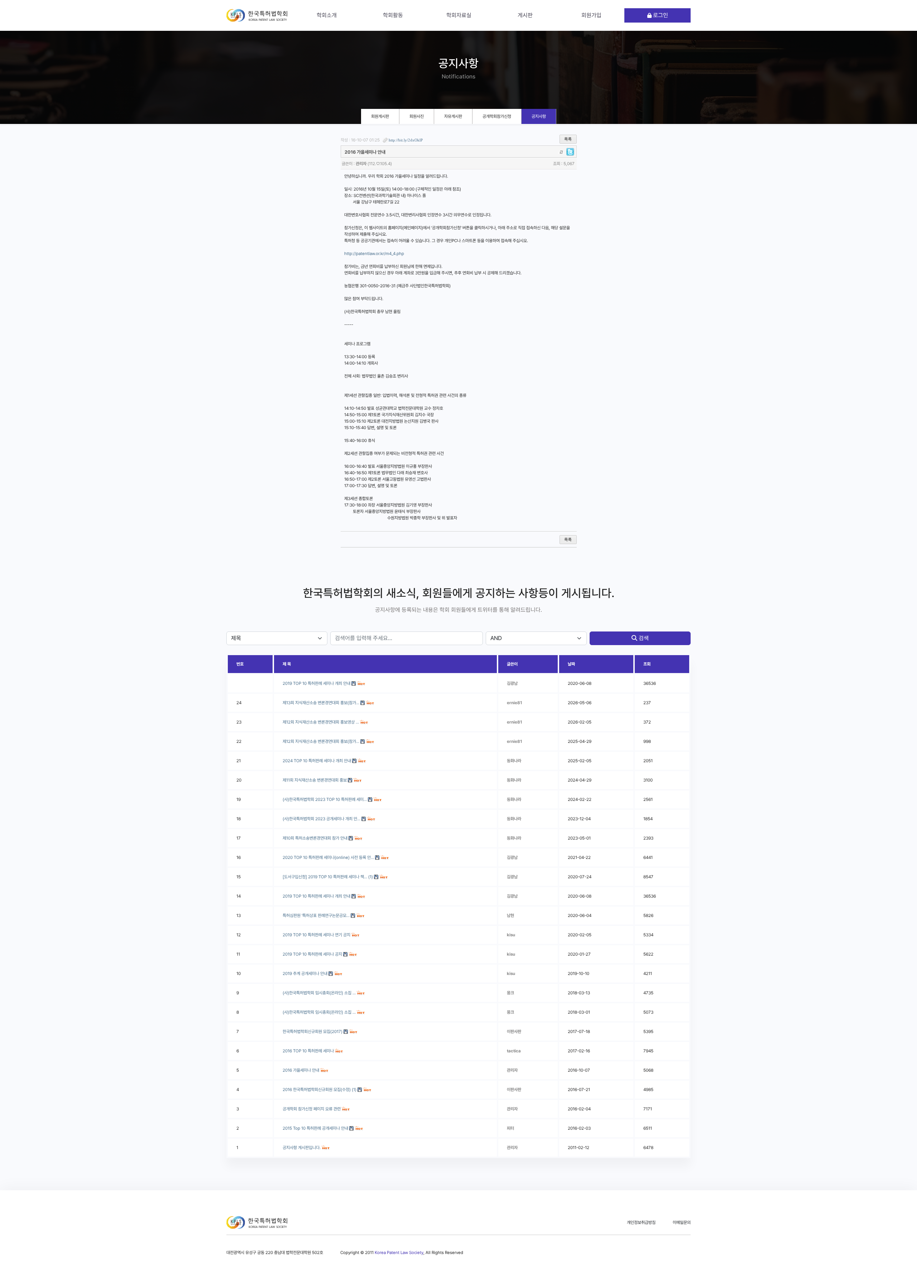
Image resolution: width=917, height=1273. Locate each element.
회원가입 (591, 15)
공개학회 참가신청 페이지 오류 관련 (312, 1108)
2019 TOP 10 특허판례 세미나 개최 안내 (316, 896)
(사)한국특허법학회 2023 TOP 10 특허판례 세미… (325, 799)
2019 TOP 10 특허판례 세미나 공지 (312, 954)
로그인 (660, 15)
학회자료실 (458, 15)
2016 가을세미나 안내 (301, 1070)
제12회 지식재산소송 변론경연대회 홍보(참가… (321, 741)
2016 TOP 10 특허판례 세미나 (308, 1050)
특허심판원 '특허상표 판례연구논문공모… (316, 915)
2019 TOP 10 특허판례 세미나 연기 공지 (316, 934)
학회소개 (327, 15)
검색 (643, 638)
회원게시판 (380, 116)
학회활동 (393, 15)
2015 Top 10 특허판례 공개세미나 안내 (315, 1128)
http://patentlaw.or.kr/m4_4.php (374, 253)
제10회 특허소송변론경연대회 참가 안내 (315, 838)
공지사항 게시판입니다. (302, 1147)
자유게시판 (453, 116)
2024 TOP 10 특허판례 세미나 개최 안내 (317, 760)
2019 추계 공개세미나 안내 (305, 973)
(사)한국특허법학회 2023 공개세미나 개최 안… (321, 818)
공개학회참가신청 (496, 116)
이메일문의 (682, 1222)
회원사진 (416, 116)
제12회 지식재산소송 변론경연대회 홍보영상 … (321, 722)
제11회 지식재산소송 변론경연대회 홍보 (315, 780)
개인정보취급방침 (641, 1222)
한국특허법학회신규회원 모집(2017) (312, 1031)
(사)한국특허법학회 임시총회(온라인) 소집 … (319, 992)
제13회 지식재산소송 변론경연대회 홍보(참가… (321, 702)
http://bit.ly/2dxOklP (406, 140)
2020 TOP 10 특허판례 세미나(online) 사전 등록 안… (328, 857)
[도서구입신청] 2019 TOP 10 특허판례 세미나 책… (325, 876)
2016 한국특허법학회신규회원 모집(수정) (317, 1089)
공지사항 (539, 116)
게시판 (525, 15)
